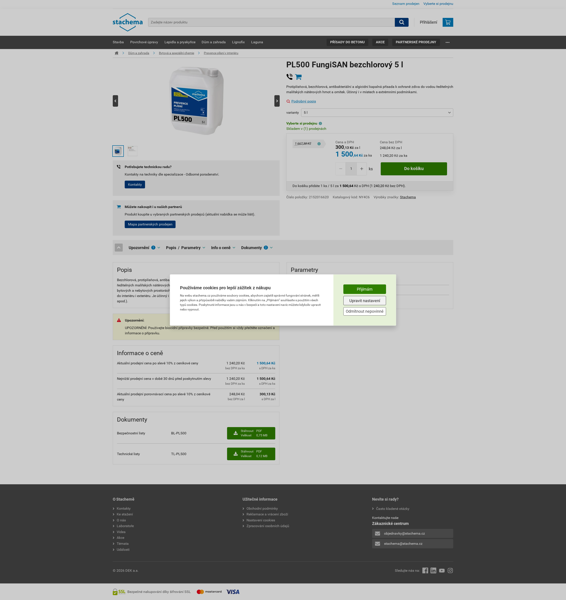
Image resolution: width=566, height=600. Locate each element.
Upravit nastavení (364, 300)
